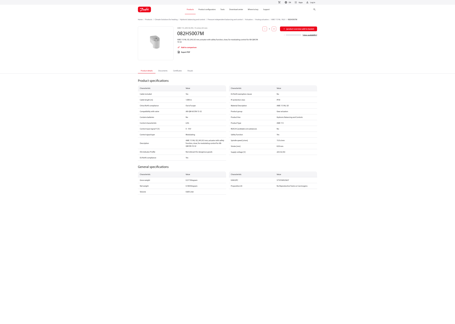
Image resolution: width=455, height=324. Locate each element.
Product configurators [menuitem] (207, 9)
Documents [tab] (162, 70)
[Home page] (144, 9)
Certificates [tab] (177, 70)
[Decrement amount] (264, 29)
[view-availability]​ (310, 35)
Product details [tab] (147, 70)
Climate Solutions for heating (166, 19)
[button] (287, 2)
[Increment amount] (274, 29)
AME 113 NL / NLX (278, 19)
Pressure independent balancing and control (225, 19)
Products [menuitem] (190, 9)
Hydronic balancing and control (192, 19)
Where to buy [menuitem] (253, 9)
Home (140, 19)
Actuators (249, 19)
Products (148, 19)
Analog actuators (262, 19)
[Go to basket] (279, 2)
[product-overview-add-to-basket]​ (300, 29)
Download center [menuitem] (236, 9)
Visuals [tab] (190, 70)
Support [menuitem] (266, 9)
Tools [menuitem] (222, 9)
